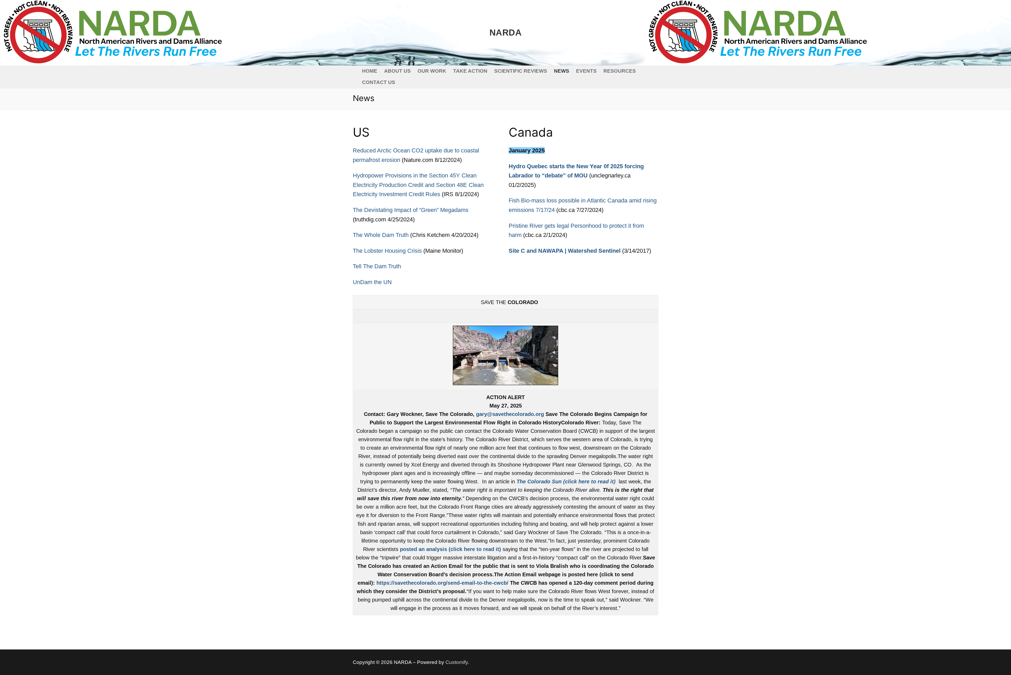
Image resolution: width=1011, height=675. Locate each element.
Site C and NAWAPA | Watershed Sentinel (565, 250)
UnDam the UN (372, 282)
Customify (456, 662)
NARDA (505, 32)
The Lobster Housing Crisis (387, 250)
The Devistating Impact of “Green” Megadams (410, 210)
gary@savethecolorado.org (510, 414)
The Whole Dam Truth (381, 235)
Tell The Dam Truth (377, 266)
